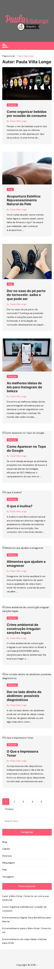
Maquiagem (8, 862)
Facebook (15, 955)
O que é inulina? (19, 506)
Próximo (9, 809)
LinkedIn (29, 955)
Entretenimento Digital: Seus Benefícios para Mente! (26, 919)
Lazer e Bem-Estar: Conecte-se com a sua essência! (25, 898)
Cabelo (6, 848)
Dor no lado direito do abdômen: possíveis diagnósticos (24, 696)
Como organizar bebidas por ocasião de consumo (26, 113)
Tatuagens (8, 876)
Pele (4, 869)
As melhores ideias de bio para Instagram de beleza (24, 387)
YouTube (39, 955)
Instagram (25, 955)
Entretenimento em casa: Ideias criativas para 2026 (24, 941)
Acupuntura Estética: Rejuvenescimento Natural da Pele (24, 200)
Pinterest (34, 955)
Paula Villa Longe (18, 121)
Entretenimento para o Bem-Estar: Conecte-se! (27, 930)
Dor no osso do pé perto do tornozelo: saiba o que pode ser (26, 295)
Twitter (20, 955)
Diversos (12, 105)
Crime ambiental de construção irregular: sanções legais (24, 629)
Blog (10, 189)
